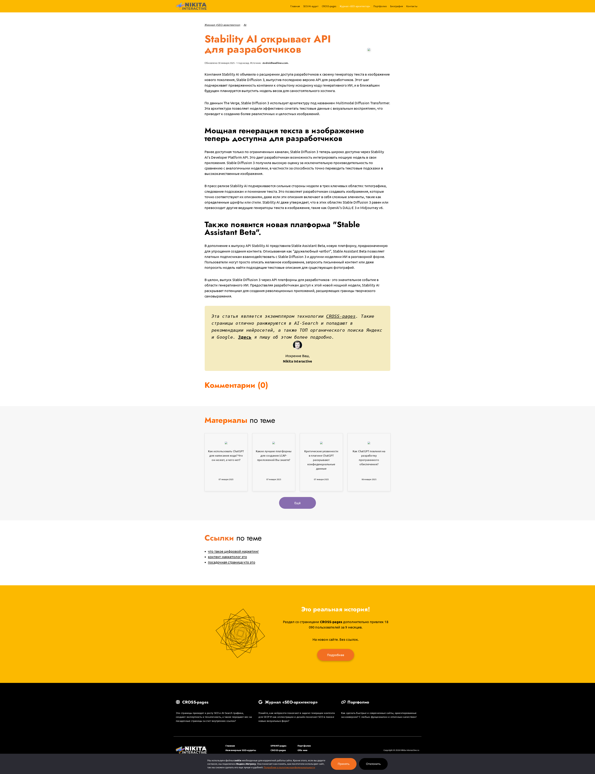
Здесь (244, 337)
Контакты (411, 6)
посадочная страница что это (231, 562)
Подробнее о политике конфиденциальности (289, 767)
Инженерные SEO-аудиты (240, 750)
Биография (396, 6)
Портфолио (380, 6)
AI (245, 24)
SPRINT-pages (278, 745)
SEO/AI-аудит (310, 6)
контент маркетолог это (227, 557)
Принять (344, 763)
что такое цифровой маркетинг (233, 551)
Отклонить (373, 763)
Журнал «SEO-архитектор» (355, 6)
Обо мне (303, 750)
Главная (295, 6)
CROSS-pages (329, 6)
